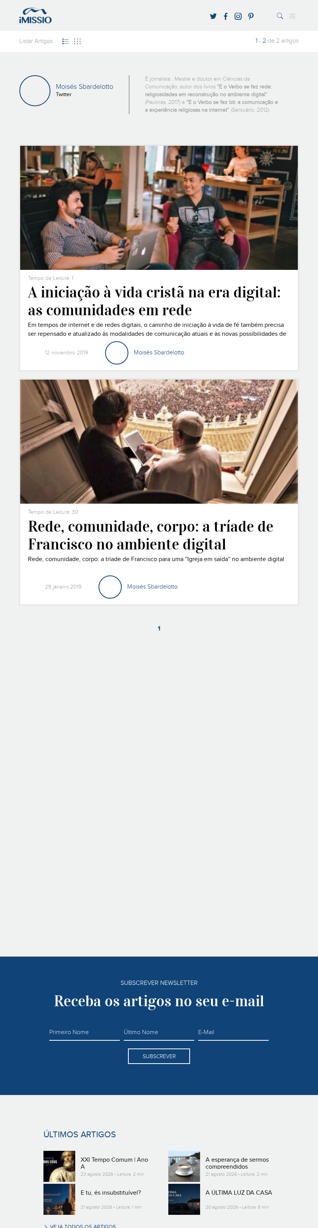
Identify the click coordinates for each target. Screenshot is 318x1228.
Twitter (64, 95)
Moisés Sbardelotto (159, 352)
